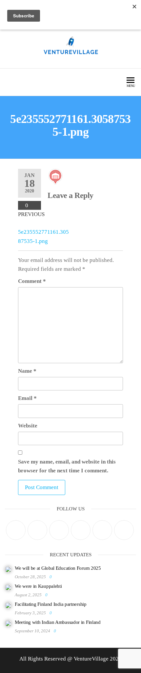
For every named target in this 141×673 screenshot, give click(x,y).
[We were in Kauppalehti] (8, 587)
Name (27, 371)
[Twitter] (16, 530)
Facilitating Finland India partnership (51, 604)
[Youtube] (124, 530)
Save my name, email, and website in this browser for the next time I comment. (67, 466)
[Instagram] (59, 530)
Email (27, 398)
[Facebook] (37, 530)
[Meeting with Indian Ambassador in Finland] (8, 623)
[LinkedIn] (81, 530)
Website (27, 426)
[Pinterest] (102, 530)
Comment (32, 281)
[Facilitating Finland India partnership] (8, 605)
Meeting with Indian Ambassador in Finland (58, 622)
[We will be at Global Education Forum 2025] (8, 569)
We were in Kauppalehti (38, 586)
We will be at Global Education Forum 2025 (58, 568)
